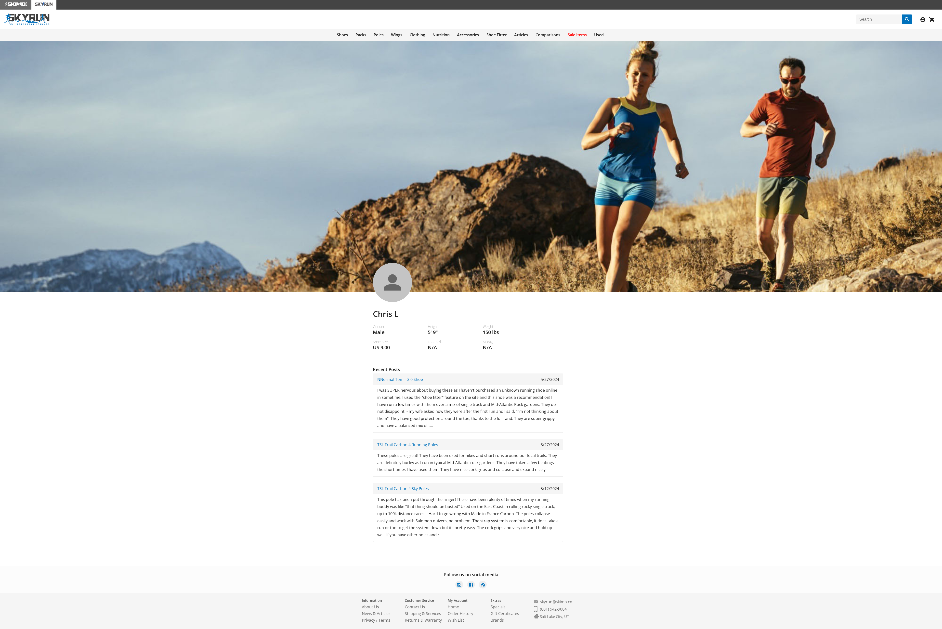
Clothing (417, 35)
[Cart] (933, 20)
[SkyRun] (27, 24)
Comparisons (548, 35)
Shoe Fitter (496, 35)
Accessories (468, 35)
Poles (379, 35)
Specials (498, 607)
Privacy (368, 620)
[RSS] (483, 585)
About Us (370, 607)
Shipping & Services (423, 613)
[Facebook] (471, 585)
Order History (460, 613)
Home (453, 607)
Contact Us (415, 607)
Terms (384, 620)
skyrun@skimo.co (556, 601)
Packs (360, 35)
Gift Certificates (505, 613)
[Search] (907, 19)
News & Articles (376, 613)
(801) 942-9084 (553, 609)
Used (599, 35)
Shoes (342, 35)
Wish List (456, 620)
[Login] (924, 20)
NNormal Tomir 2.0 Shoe (400, 379)
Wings (396, 35)
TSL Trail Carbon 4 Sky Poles (403, 488)
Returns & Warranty (423, 620)
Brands (497, 620)
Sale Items (577, 35)
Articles (521, 35)
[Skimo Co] (15, 5)
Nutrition (441, 35)
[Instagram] (459, 585)
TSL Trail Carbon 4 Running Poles (407, 444)
